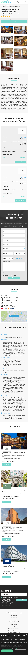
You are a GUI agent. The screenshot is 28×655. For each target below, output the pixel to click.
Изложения (14, 624)
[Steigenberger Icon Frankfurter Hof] (7, 30)
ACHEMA (23, 137)
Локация (9, 19)
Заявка (14, 21)
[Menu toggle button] (25, 2)
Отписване (15, 597)
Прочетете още (19, 648)
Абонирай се (6, 597)
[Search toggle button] (21, 2)
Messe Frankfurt (10, 297)
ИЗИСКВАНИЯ (6, 261)
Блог (14, 626)
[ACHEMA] (22, 130)
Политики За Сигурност (14, 628)
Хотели (8, 5)
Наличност (4, 19)
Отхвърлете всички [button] (20, 651)
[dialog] (14, 644)
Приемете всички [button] (7, 651)
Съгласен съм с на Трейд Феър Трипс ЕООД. (12, 274)
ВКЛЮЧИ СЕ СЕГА (21, 599)
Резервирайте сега (20, 162)
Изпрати (14, 277)
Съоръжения (16, 19)
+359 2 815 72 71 (14, 620)
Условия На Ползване (14, 630)
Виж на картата (14, 316)
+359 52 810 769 (14, 615)
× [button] (26, 634)
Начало (3, 5)
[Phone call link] (18, 2)
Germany (6, 15)
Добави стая (19, 258)
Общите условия (16, 274)
